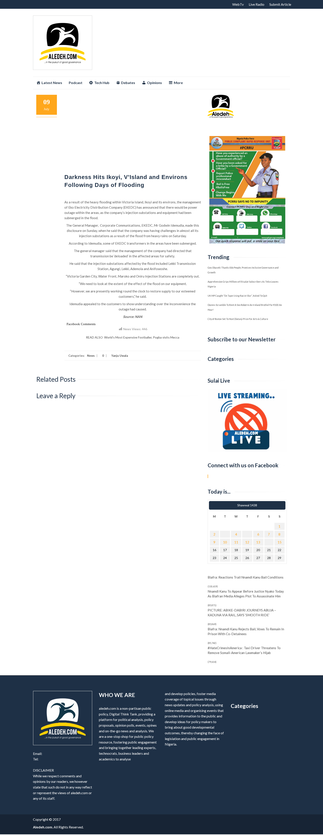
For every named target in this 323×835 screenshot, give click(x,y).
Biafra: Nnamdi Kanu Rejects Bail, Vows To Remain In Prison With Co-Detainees (246, 631)
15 (279, 542)
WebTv (238, 4)
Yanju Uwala (119, 355)
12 (247, 542)
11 (236, 542)
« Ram (231, 505)
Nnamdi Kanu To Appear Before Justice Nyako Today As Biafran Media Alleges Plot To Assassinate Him (246, 593)
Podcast (75, 83)
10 (225, 542)
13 (258, 542)
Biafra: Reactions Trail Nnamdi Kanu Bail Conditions (245, 577)
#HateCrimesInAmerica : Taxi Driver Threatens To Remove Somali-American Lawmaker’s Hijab (244, 650)
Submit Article (280, 4)
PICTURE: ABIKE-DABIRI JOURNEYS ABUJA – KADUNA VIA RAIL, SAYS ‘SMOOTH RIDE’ (242, 612)
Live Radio (256, 4)
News (91, 355)
